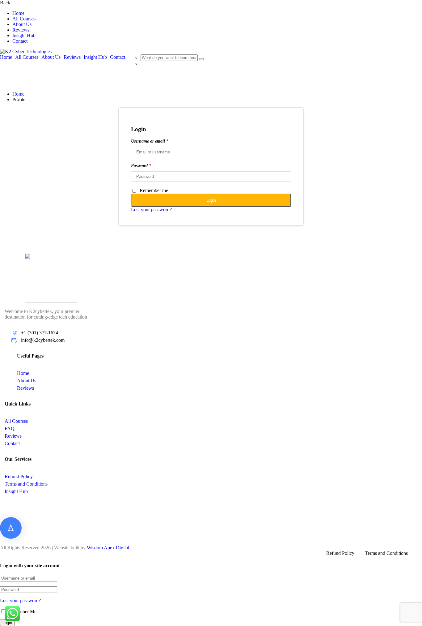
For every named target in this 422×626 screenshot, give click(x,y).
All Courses (24, 18)
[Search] (201, 59)
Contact (19, 41)
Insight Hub (24, 35)
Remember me (154, 190)
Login (211, 200)
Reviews (20, 29)
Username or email (149, 141)
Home (18, 13)
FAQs (10, 428)
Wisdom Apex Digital (108, 547)
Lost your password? (151, 209)
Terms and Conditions (26, 484)
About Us (22, 24)
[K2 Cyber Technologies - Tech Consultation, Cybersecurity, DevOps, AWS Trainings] (26, 51)
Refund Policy (19, 476)
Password (141, 165)
